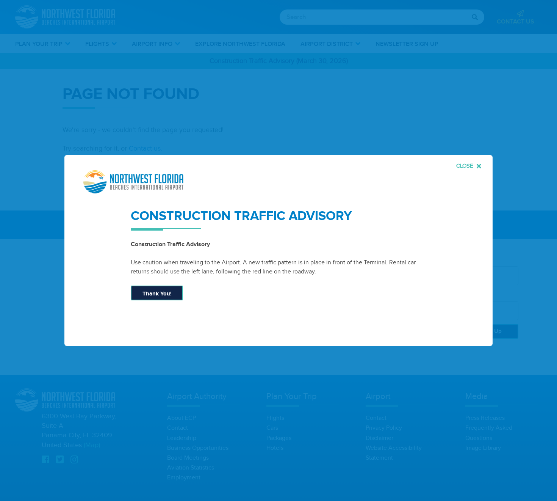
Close (465, 166)
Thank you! (157, 293)
